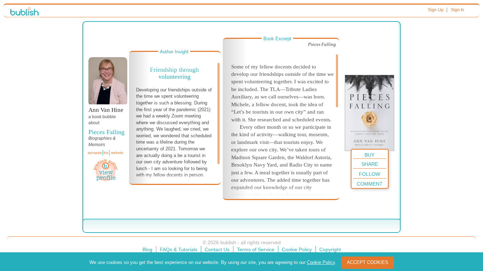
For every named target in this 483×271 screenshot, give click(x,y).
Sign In (457, 9)
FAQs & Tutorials (178, 249)
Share (369, 164)
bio (106, 153)
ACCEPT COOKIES (367, 262)
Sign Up (435, 9)
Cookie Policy (297, 249)
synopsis (95, 153)
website (117, 153)
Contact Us (217, 249)
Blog (147, 249)
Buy (369, 155)
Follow (369, 174)
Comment (370, 184)
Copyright (330, 249)
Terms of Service (255, 249)
